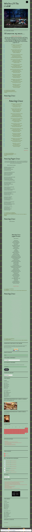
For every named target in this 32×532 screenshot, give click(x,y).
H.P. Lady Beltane (8, 462)
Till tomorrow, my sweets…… (14, 33)
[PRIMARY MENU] (27, 2)
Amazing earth (7, 91)
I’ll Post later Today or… (14, 462)
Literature (18, 214)
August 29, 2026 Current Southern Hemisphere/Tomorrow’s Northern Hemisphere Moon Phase (16, 484)
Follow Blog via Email (9, 362)
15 (26, 430)
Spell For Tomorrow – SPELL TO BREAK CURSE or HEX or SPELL (12, 483)
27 (19, 433)
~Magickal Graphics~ (16, 286)
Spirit (26, 290)
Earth (16, 340)
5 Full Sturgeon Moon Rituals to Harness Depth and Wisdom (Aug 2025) (13, 442)
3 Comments (5, 92)
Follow (6, 369)
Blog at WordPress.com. (7, 526)
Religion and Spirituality (22, 290)
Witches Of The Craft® (11, 5)
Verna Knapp (14, 91)
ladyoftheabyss (13, 90)
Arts (10, 214)
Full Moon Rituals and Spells (8, 443)
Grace (14, 214)
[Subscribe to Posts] (4, 453)
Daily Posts (9, 213)
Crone (15, 340)
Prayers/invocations (13, 213)
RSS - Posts (7, 453)
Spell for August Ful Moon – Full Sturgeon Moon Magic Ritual (12, 482)
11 (12, 430)
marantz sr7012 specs (6, 522)
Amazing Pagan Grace (12, 159)
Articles (7, 213)
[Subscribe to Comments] (4, 455)
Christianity (12, 214)
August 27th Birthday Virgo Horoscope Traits (10, 444)
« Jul (4, 436)
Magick (18, 290)
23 (5, 433)
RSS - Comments (8, 455)
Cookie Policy (13, 530)
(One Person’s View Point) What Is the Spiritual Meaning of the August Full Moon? (14, 481)
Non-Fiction (21, 214)
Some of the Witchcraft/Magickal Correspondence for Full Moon (12, 488)
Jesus (16, 214)
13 (19, 430)
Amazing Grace (11, 91)
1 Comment (5, 155)
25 (12, 433)
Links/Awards (6, 441)
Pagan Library (26, 150)
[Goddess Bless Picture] (16, 36)
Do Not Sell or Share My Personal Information (15, 526)
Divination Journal (7, 485)
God (14, 290)
